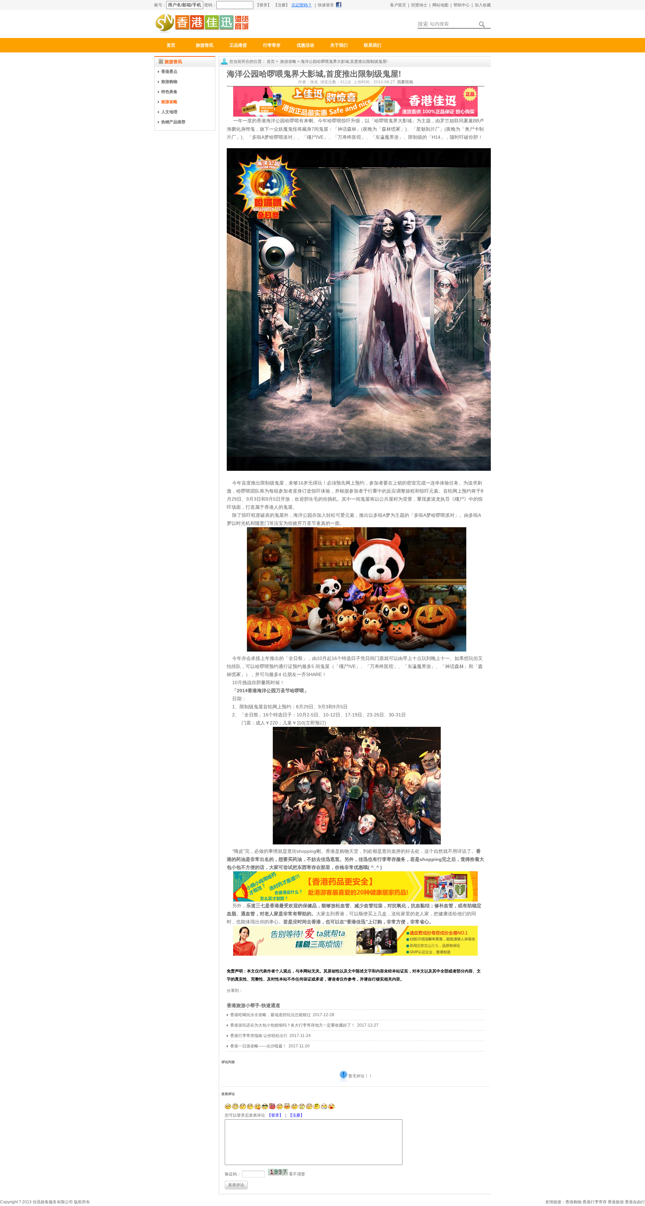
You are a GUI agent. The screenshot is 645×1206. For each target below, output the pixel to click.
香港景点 (169, 71)
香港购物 (573, 1202)
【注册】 (296, 1115)
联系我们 (372, 45)
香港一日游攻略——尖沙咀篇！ (258, 1046)
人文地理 (169, 112)
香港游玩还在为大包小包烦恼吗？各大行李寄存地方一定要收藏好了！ (292, 1025)
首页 (171, 45)
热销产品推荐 (173, 122)
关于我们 (339, 45)
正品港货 (238, 45)
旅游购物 (169, 81)
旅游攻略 (169, 101)
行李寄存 (272, 45)
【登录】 (275, 1115)
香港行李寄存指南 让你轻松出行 (259, 1035)
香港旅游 (616, 1202)
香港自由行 (635, 1202)
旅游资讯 (204, 45)
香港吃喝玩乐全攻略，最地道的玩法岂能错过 (270, 1014)
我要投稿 (405, 82)
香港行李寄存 (595, 1202)
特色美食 (169, 91)
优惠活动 (305, 45)
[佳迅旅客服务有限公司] (201, 33)
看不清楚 (297, 1174)
